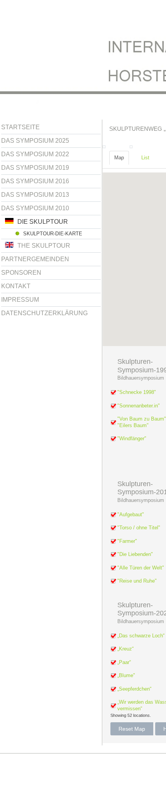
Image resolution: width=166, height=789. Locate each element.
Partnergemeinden (35, 259)
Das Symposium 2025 (35, 140)
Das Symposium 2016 (35, 181)
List (145, 158)
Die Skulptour (42, 221)
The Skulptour (43, 245)
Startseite (20, 127)
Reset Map (132, 729)
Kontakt (15, 286)
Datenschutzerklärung (44, 313)
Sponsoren (21, 272)
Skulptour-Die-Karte (52, 234)
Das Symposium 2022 (35, 154)
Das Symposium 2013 (35, 194)
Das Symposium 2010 (35, 208)
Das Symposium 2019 (35, 167)
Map (119, 158)
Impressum (20, 299)
